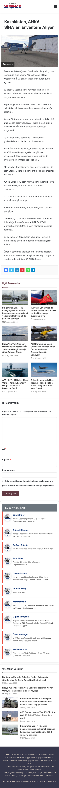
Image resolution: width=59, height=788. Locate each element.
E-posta (6, 459)
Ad (4, 449)
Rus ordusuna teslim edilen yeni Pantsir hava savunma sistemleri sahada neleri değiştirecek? (36, 701)
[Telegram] (33, 270)
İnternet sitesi (8, 470)
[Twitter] (11, 270)
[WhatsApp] (28, 270)
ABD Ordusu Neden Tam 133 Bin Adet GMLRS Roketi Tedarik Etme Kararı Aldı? (38, 715)
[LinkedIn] (17, 270)
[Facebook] (6, 270)
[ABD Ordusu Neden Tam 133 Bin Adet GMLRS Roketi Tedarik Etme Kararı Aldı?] (10, 716)
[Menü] (55, 7)
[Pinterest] (22, 270)
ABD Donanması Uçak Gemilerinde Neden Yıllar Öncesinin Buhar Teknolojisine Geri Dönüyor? (43, 349)
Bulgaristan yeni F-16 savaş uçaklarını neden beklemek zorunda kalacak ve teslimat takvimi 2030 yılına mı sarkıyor (15, 313)
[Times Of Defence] (12, 6)
